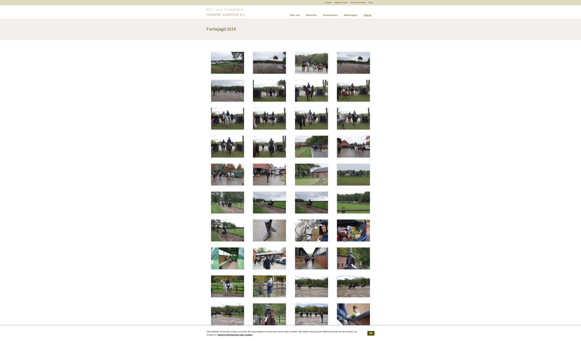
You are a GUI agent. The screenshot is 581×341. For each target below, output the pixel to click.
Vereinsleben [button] (330, 15)
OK (371, 333)
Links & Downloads (358, 2)
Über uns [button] (295, 15)
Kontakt (328, 2)
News (371, 2)
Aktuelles (311, 15)
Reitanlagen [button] (350, 15)
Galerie (367, 15)
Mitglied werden (341, 2)
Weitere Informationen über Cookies (235, 335)
